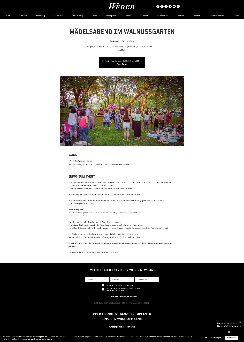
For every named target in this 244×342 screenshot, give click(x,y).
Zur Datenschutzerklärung (41, 339)
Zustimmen (231, 337)
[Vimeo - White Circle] (170, 6)
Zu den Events (122, 64)
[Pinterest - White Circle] (178, 6)
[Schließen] (240, 337)
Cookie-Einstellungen (212, 337)
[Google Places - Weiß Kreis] (166, 6)
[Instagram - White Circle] (162, 6)
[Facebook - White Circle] (157, 6)
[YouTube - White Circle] (174, 6)
